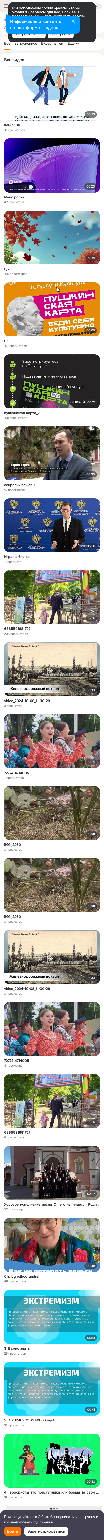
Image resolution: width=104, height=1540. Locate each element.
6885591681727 (17, 628)
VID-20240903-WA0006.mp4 (29, 1420)
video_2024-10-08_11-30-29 (27, 700)
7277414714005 (16, 773)
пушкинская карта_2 (22, 413)
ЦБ (6, 269)
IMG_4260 (12, 844)
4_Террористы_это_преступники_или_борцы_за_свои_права (52, 1492)
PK (6, 341)
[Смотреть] (52, 93)
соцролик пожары (19, 485)
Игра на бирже (17, 556)
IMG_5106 (12, 125)
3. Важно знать (17, 1348)
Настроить (61, 34)
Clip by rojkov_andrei (21, 1276)
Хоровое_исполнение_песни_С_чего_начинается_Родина (52, 1204)
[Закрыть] (73, 22)
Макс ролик (14, 197)
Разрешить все (29, 34)
